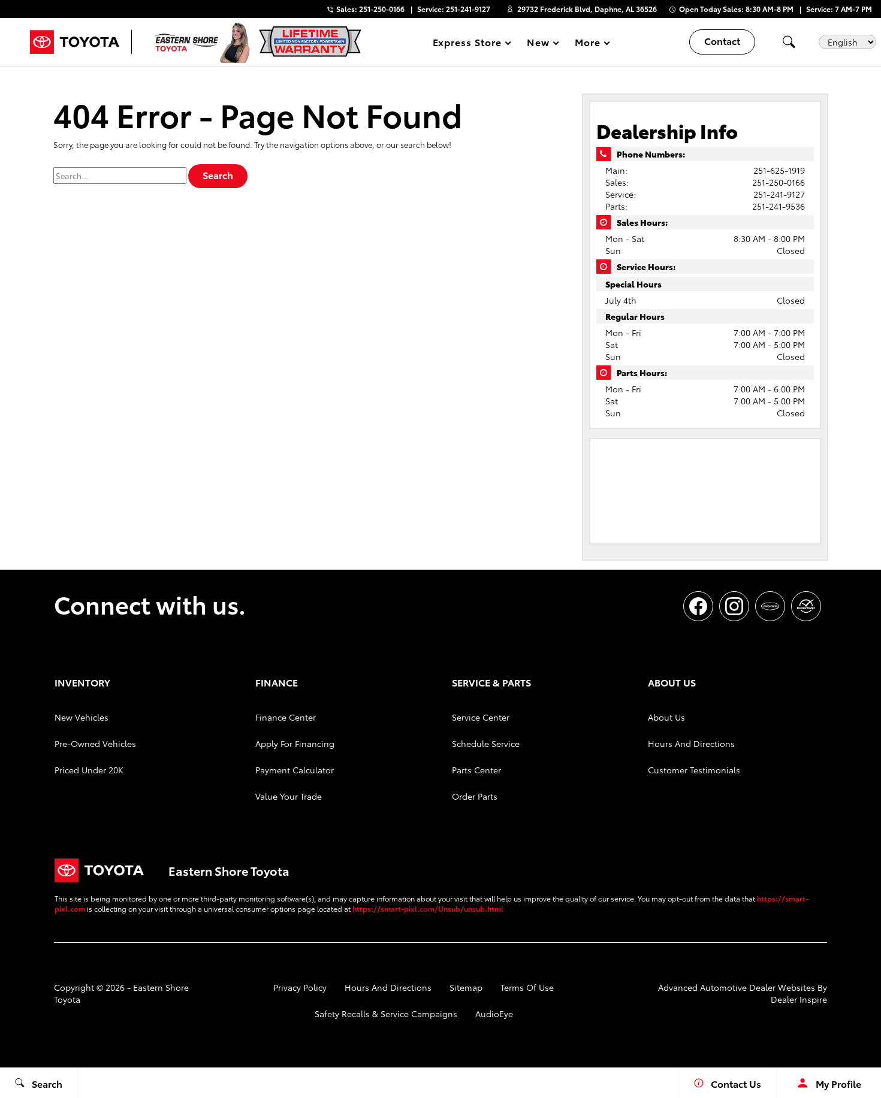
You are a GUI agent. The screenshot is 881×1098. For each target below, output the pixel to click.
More (588, 44)
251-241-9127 (779, 194)
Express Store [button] (467, 44)
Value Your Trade (288, 796)
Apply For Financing (294, 743)
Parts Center (476, 770)
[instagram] (734, 606)
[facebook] (698, 606)
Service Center (480, 717)
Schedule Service (486, 743)
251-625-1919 (779, 170)
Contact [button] (722, 40)
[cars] (770, 606)
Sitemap (465, 987)
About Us (666, 717)
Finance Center (285, 717)
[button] (789, 42)
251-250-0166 (778, 182)
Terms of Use (527, 987)
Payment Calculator (294, 770)
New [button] (540, 44)
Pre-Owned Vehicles (95, 743)
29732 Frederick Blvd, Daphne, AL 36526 (587, 9)
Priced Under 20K (89, 770)
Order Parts (474, 796)
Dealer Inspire (799, 999)
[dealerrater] (806, 606)
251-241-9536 (778, 206)
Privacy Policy (300, 987)
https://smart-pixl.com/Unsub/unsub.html (427, 908)
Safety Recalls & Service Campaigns (386, 1014)
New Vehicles (81, 717)
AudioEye (494, 1014)
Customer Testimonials (694, 770)
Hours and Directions (691, 743)
